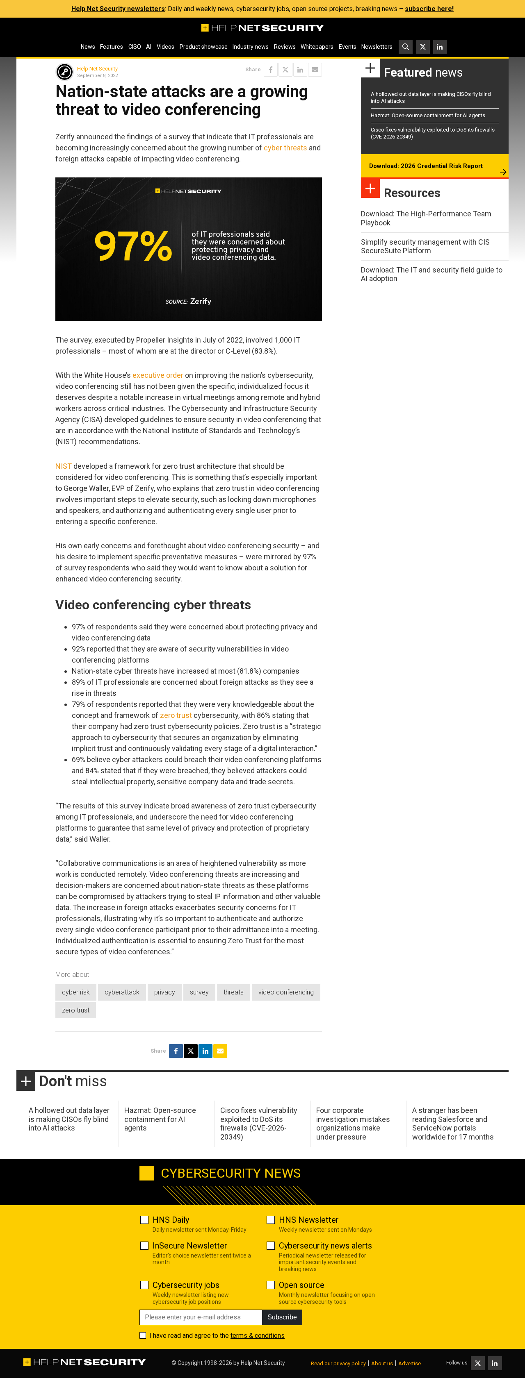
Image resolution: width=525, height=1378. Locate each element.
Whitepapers (317, 46)
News (88, 46)
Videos (165, 46)
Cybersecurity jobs (186, 1285)
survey (199, 992)
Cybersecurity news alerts (325, 1246)
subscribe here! (429, 9)
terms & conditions (258, 1335)
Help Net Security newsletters (118, 9)
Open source (301, 1285)
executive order (157, 375)
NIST (63, 466)
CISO (134, 46)
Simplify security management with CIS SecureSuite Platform (425, 246)
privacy (164, 992)
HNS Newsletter (309, 1220)
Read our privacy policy (338, 1363)
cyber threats (285, 147)
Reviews (285, 46)
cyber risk (76, 992)
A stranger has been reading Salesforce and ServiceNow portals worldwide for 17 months (453, 1123)
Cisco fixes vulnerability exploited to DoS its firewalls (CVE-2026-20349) (258, 1123)
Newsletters (377, 46)
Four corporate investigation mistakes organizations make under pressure (353, 1123)
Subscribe (282, 1317)
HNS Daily (171, 1220)
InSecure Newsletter (190, 1246)
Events (347, 46)
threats (234, 992)
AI (148, 46)
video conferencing (286, 992)
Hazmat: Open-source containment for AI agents (428, 115)
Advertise (409, 1363)
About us (382, 1363)
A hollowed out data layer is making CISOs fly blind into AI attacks (69, 1119)
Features (111, 46)
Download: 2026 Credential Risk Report (426, 166)
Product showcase (204, 46)
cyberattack (122, 992)
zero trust (176, 715)
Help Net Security (97, 69)
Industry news (251, 46)
